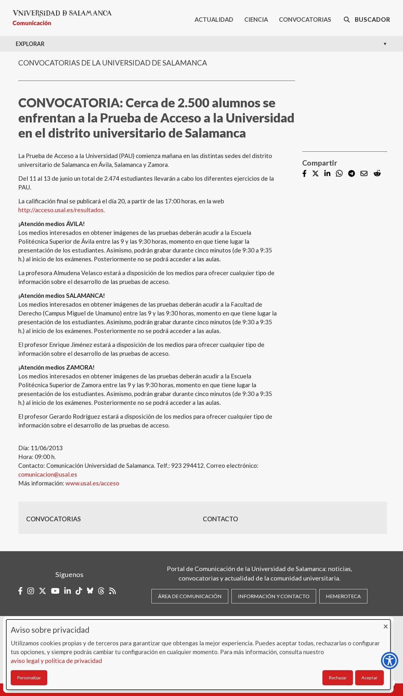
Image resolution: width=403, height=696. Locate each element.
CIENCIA (256, 19)
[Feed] (112, 591)
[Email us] (363, 174)
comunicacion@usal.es (47, 474)
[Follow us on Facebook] (304, 174)
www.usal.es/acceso (92, 483)
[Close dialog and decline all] (385, 623)
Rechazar (338, 677)
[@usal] (101, 591)
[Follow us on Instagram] (30, 591)
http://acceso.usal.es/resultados (61, 209)
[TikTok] (79, 591)
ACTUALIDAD (214, 19)
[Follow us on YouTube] (55, 591)
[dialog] (198, 655)
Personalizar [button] (29, 677)
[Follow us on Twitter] (315, 174)
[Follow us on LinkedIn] (327, 174)
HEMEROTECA (343, 596)
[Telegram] (351, 174)
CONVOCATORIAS (305, 19)
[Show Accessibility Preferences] (389, 660)
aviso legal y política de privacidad (56, 660)
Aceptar (369, 677)
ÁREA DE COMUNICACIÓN (190, 596)
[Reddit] (377, 174)
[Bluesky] (90, 591)
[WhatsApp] (339, 174)
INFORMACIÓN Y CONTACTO (273, 596)
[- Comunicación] (65, 17)
